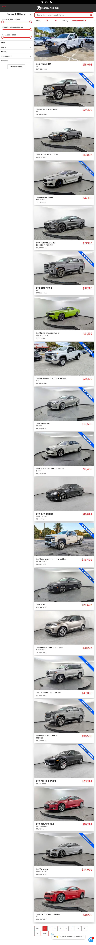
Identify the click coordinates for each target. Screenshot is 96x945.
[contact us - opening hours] (47, 2)
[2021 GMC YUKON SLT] (64, 268)
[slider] (2, 22)
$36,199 (87, 378)
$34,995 (87, 869)
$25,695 (87, 604)
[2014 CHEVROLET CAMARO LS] (64, 894)
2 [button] (49, 928)
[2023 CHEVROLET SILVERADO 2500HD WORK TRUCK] (64, 539)
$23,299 (87, 781)
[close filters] (30, 14)
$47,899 (87, 693)
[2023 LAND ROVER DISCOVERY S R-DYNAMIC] (64, 627)
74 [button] (77, 928)
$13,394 (87, 243)
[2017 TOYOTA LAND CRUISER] (64, 673)
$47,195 (87, 198)
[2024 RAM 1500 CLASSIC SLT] (64, 89)
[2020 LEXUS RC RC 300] (64, 403)
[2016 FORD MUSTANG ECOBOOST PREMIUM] (64, 223)
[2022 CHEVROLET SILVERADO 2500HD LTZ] (64, 358)
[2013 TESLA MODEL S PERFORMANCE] (64, 804)
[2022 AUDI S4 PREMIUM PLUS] (64, 849)
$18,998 (87, 64)
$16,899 (87, 514)
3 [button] (55, 928)
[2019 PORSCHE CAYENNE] (64, 761)
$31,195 (87, 333)
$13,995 (87, 154)
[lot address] (43, 2)
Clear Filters (17, 67)
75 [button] (84, 928)
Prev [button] (38, 928)
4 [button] (60, 928)
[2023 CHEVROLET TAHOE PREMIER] (64, 716)
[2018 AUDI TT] (64, 584)
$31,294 (87, 288)
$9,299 (87, 914)
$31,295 (87, 647)
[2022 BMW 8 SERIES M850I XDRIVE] (64, 177)
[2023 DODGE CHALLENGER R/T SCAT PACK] (64, 313)
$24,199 (87, 109)
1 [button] (44, 928)
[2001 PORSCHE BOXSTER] (64, 134)
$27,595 (87, 424)
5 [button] (66, 928)
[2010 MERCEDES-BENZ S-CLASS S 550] (64, 449)
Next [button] (45, 933)
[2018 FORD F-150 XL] (64, 44)
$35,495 (87, 559)
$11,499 (87, 469)
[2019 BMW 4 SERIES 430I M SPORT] (64, 494)
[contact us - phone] (51, 2)
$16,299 (87, 824)
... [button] (71, 928)
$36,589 (87, 736)
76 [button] (37, 933)
